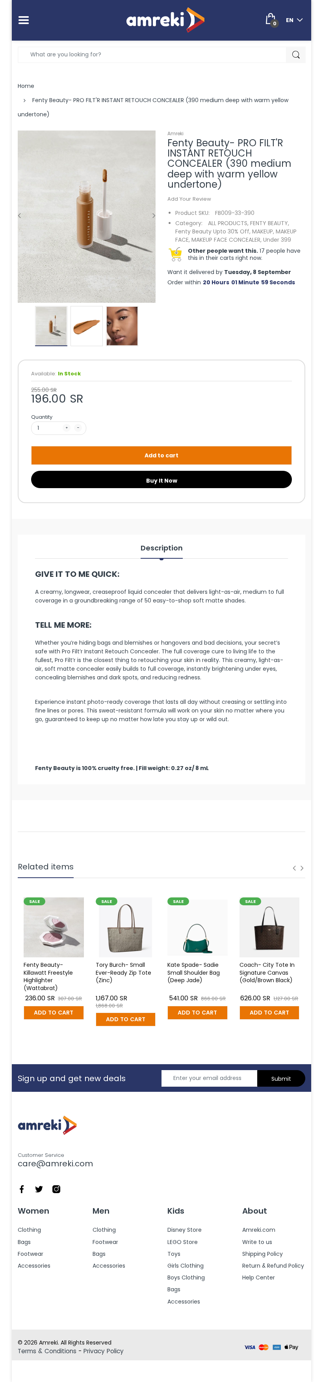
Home (26, 86)
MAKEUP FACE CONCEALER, (226, 240)
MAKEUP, (263, 231)
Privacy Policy (104, 1351)
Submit (281, 1079)
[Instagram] (56, 1188)
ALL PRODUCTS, (228, 223)
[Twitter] (39, 1188)
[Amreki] (165, 20)
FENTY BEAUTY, (269, 223)
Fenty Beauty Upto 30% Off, (213, 231)
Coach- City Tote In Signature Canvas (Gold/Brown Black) (267, 972)
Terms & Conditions (47, 1351)
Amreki (175, 133)
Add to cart (161, 455)
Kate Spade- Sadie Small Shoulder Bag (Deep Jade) (193, 972)
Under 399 (277, 240)
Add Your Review (189, 199)
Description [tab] (162, 548)
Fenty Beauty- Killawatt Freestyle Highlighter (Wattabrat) (48, 976)
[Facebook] (22, 1188)
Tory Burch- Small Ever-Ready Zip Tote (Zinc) (123, 972)
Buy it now (161, 481)
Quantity (41, 417)
